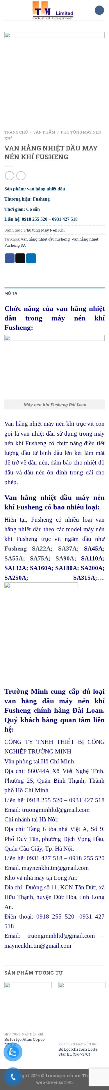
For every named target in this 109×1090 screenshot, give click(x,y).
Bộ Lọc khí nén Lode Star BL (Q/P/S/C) (78, 1052)
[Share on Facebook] (10, 258)
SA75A (39, 558)
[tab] (54, 293)
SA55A (13, 558)
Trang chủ (16, 132)
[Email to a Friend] (20, 258)
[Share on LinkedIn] (31, 258)
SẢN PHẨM (44, 132)
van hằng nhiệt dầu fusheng (45, 239)
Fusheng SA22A (27, 548)
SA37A (67, 548)
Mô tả (10, 293)
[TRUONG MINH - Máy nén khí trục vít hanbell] (53, 10)
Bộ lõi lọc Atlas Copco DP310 (24, 1042)
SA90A (65, 558)
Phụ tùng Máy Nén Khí (44, 230)
